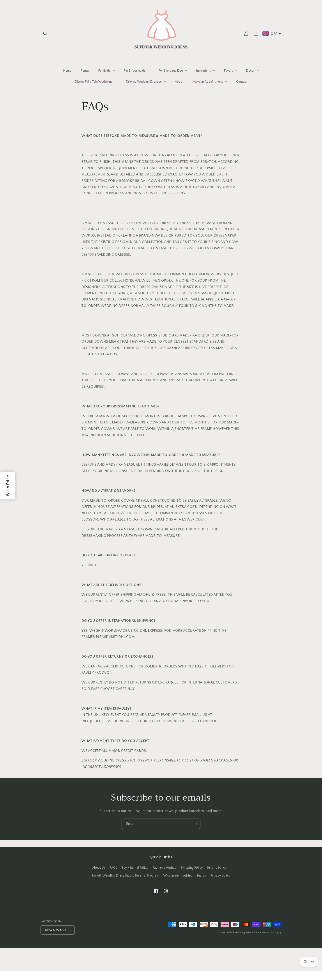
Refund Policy (217, 868)
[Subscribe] (195, 824)
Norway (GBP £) (55, 929)
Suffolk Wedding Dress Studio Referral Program (125, 875)
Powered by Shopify (270, 932)
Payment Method (164, 868)
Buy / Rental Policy (135, 868)
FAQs (113, 868)
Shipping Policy (192, 868)
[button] (45, 33)
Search (201, 875)
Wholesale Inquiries (177, 875)
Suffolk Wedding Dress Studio (243, 932)
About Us (99, 868)
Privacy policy (220, 875)
